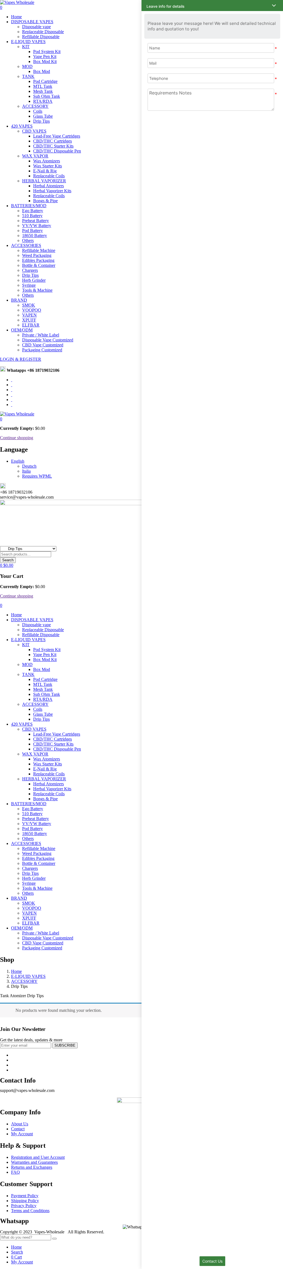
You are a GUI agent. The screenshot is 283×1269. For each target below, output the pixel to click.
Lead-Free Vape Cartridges (56, 136)
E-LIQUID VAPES (28, 41)
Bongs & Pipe (45, 200)
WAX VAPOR (35, 156)
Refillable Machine (38, 250)
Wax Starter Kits (47, 166)
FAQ (15, 1172)
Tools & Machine (37, 290)
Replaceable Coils (49, 175)
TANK (28, 76)
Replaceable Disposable (43, 31)
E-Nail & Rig (45, 171)
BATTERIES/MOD (28, 205)
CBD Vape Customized (42, 345)
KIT (26, 46)
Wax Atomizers (46, 161)
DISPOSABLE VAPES (32, 21)
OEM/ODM (22, 330)
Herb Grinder (34, 280)
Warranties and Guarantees (34, 1162)
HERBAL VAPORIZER (44, 180)
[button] (1, 419)
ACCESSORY (35, 106)
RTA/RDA (43, 101)
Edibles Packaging (38, 260)
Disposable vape (36, 26)
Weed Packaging (36, 255)
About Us (19, 1123)
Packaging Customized (42, 349)
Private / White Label (40, 335)
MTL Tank (42, 86)
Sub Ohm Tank (46, 96)
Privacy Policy (23, 1205)
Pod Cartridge (45, 81)
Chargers (30, 270)
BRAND (19, 300)
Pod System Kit (47, 51)
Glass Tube (43, 116)
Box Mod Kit (45, 61)
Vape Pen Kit (44, 56)
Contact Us (212, 1261)
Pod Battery (32, 230)
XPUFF (29, 320)
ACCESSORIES (26, 245)
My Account (22, 1133)
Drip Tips (41, 121)
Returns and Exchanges (31, 1167)
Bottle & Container (38, 265)
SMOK (28, 305)
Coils (37, 111)
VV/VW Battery (36, 225)
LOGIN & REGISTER (20, 359)
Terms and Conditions (30, 1210)
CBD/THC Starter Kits (53, 146)
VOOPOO (31, 310)
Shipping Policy (25, 1200)
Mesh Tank (43, 91)
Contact (18, 1128)
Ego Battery (32, 210)
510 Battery (32, 215)
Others (28, 240)
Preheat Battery (35, 220)
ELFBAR (31, 325)
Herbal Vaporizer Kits (52, 190)
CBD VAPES (34, 131)
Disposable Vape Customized (47, 340)
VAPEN (29, 315)
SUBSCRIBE (64, 1045)
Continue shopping (16, 437)
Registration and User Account (38, 1157)
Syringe (29, 285)
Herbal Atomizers (48, 185)
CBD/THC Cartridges (52, 141)
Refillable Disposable (40, 36)
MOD (27, 66)
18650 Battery (34, 235)
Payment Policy (24, 1195)
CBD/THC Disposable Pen (57, 151)
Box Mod (41, 71)
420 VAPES (22, 126)
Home (16, 16)
